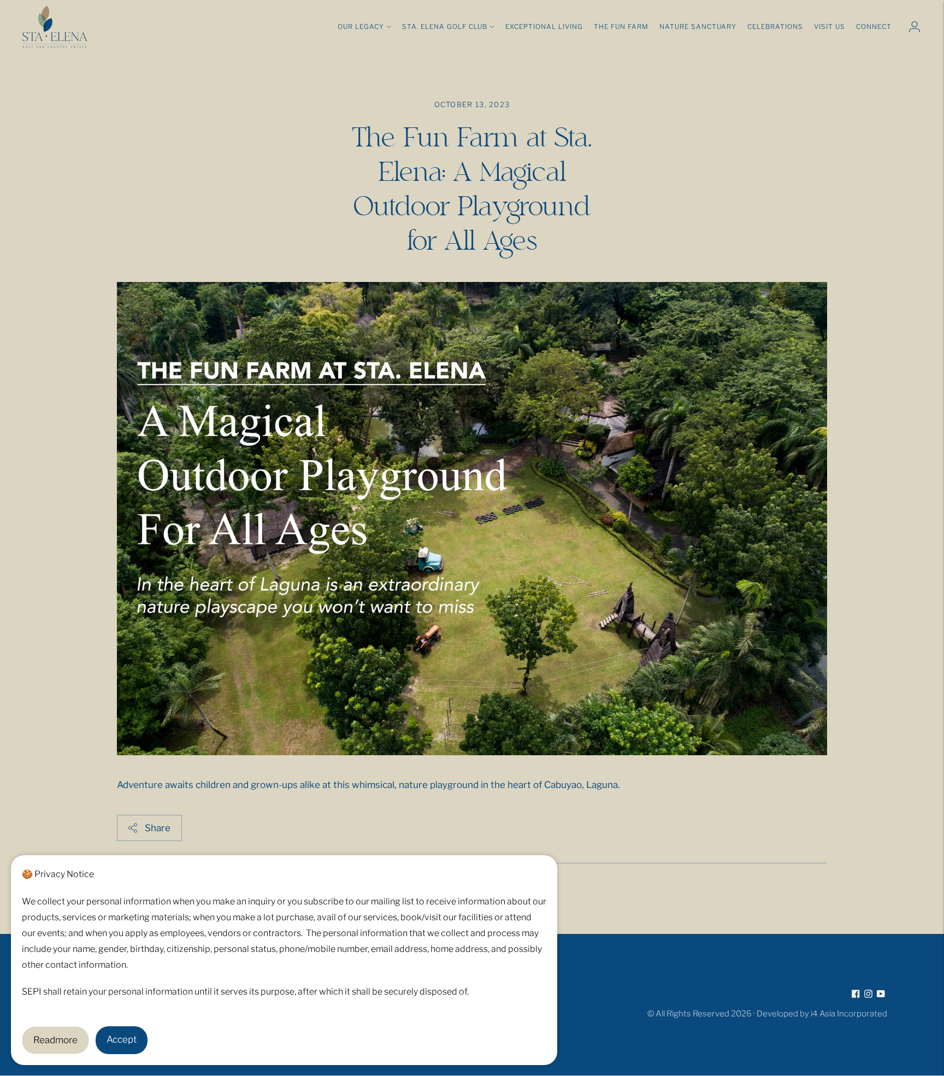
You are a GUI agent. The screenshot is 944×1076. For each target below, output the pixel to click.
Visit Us (829, 26)
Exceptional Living (544, 26)
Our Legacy (361, 26)
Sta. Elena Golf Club (444, 26)
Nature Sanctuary (697, 26)
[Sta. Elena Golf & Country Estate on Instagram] (868, 994)
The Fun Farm (621, 26)
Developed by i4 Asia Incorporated (822, 1014)
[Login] (914, 27)
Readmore (55, 1039)
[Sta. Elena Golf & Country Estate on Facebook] (856, 994)
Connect (874, 26)
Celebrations (775, 26)
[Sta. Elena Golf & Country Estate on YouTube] (881, 994)
